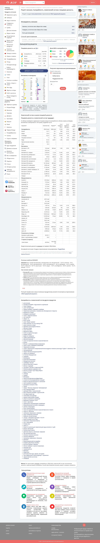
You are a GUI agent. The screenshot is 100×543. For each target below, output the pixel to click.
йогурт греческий (28, 428)
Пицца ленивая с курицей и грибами (33, 309)
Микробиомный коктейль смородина (33, 405)
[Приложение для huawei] (11, 190)
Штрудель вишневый (29, 314)
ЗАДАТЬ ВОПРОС (55, 532)
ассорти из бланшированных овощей (33, 380)
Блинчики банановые (29, 359)
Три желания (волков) (29, 433)
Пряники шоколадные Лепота (31, 326)
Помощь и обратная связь (11, 178)
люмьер (25, 373)
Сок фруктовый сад (28, 394)
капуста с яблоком (28, 411)
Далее (63, 88)
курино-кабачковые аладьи (31, 397)
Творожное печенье (29, 347)
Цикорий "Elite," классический (31, 391)
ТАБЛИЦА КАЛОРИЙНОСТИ (34, 528)
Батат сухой (26, 320)
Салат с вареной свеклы (30, 315)
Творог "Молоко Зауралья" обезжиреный (35, 388)
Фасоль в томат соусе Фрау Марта (32, 370)
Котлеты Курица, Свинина (30, 444)
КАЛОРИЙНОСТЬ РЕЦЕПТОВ (35, 530)
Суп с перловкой (28, 422)
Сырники (25, 356)
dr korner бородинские (29, 355)
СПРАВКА (53, 528)
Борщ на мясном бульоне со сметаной (34, 381)
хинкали (61, 7)
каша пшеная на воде (29, 325)
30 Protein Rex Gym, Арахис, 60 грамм (33, 453)
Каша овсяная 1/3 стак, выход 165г (33, 323)
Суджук (25, 375)
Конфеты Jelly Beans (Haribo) (31, 442)
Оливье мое (26, 424)
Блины (25, 342)
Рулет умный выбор (29, 408)
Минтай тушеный (28, 339)
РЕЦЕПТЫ (8, 528)
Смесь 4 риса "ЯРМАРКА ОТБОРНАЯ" (33, 345)
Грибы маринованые (29, 337)
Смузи (25, 386)
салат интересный (28, 308)
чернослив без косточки (30, 457)
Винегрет (26, 450)
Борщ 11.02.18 (27, 372)
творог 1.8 (26, 318)
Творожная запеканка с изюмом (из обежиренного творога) (40, 311)
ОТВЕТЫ (30, 533)
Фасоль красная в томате (30, 364)
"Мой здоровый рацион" (50, 41)
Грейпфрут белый (28, 362)
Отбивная (26, 458)
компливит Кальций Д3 (29, 395)
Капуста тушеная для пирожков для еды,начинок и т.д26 (39, 427)
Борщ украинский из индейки (31, 441)
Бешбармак (26, 358)
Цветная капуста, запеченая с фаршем (34, 432)
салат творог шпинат (29, 322)
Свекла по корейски (29, 353)
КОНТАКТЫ (61, 532)
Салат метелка (27, 329)
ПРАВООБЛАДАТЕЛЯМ (56, 525)
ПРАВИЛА (60, 535)
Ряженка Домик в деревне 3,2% (32, 369)
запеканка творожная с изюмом (32, 413)
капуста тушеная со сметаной (31, 399)
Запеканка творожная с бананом (32, 438)
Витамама (26, 377)
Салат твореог (27, 306)
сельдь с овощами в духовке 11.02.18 (33, 417)
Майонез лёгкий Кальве (30, 416)
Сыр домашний (27, 350)
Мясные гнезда (27, 328)
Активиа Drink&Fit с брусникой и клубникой (35, 304)
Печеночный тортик (29, 430)
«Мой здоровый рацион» (29, 294)
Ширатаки (26, 452)
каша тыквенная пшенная (30, 414)
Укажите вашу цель (55, 71)
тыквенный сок (27, 449)
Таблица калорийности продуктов (33, 7)
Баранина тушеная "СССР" (30, 400)
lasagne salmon (27, 334)
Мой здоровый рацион (58, 14)
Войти (93, 2)
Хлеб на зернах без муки (30, 333)
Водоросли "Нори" (28, 312)
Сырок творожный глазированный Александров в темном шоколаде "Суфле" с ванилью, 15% (49, 348)
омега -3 (25, 425)
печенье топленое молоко (30, 435)
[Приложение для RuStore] (11, 182)
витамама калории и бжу (30, 384)
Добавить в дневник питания (34, 71)
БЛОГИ (7, 530)
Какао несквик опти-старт (30, 419)
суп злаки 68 (26, 317)
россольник (26, 303)
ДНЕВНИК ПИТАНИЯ (10, 525)
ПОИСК (30, 525)
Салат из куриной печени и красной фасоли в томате (38, 410)
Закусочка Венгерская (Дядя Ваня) (32, 378)
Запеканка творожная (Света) (31, 421)
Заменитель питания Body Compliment (34, 403)
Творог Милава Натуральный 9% (32, 351)
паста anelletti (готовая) (29, 383)
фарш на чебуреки (28, 336)
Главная (23, 7)
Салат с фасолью (28, 402)
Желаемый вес (54, 81)
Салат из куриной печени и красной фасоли (35, 340)
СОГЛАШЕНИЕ (54, 535)
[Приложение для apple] (11, 186)
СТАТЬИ (7, 533)
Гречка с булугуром (29, 406)
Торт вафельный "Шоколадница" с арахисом (35, 455)
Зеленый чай (27, 447)
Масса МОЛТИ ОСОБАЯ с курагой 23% (33, 392)
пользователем (36, 14)
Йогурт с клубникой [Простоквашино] (34, 344)
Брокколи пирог (27, 331)
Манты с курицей (28, 366)
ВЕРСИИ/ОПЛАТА (55, 529)
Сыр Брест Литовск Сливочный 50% (33, 367)
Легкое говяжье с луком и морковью (33, 446)
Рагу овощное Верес (29, 389)
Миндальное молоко (29, 361)
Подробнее (61, 249)
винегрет (25, 439)
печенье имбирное (28, 436)
